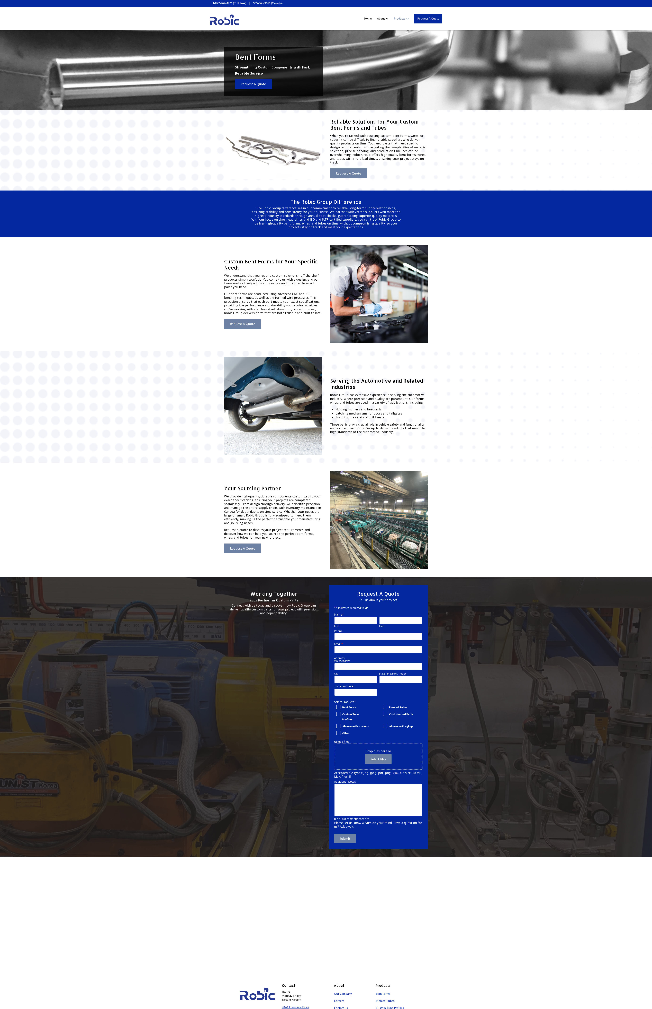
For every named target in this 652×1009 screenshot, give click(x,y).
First (336, 626)
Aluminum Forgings (401, 726)
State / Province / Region (392, 673)
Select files (378, 759)
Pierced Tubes (398, 707)
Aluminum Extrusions (355, 726)
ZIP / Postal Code (344, 686)
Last (381, 626)
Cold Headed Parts (401, 714)
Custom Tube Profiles (350, 717)
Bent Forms (349, 707)
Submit (345, 838)
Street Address (342, 660)
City (336, 673)
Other (346, 733)
